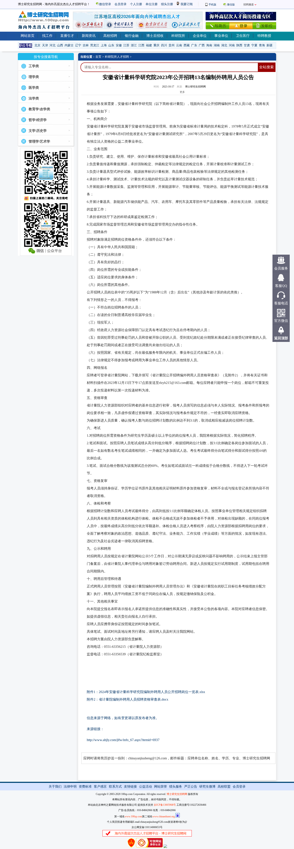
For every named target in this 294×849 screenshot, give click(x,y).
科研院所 (178, 35)
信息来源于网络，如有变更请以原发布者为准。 (123, 718)
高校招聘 (110, 35)
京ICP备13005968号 (165, 804)
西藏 (187, 45)
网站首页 (27, 35)
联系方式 (115, 786)
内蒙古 (69, 45)
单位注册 (151, 4)
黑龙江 (94, 45)
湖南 (217, 45)
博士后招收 (155, 35)
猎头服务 (175, 786)
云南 (179, 45)
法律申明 (70, 786)
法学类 (34, 98)
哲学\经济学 (38, 120)
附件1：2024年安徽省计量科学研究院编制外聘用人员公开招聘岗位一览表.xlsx (146, 692)
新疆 (269, 45)
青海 (262, 45)
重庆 (156, 45)
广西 (202, 45)
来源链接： (95, 729)
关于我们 (55, 786)
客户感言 (100, 786)
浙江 (134, 45)
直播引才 (67, 35)
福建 (149, 45)
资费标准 (85, 786)
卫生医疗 (243, 35)
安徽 (119, 45)
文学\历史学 (38, 130)
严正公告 (190, 786)
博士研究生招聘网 (177, 794)
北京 (37, 45)
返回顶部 (281, 338)
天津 (45, 45)
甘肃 (247, 45)
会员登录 (121, 4)
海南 (209, 45)
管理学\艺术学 (39, 141)
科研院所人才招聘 (117, 56)
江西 (141, 45)
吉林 (86, 45)
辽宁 (78, 45)
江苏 (126, 45)
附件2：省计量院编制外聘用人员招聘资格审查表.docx (127, 699)
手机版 (212, 4)
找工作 (47, 35)
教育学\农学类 (39, 109)
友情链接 (130, 786)
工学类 (34, 66)
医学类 (34, 87)
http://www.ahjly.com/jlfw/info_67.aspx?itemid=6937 (123, 740)
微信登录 (105, 4)
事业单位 (221, 35)
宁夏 (254, 45)
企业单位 (200, 35)
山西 (60, 45)
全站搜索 (266, 67)
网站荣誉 (160, 786)
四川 (164, 45)
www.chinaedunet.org (163, 816)
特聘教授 (264, 35)
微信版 (231, 4)
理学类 (34, 77)
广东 (194, 45)
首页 (98, 56)
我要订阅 (186, 4)
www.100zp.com (133, 816)
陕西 (239, 45)
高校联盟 (224, 786)
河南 (232, 45)
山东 (111, 45)
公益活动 (145, 786)
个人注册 (136, 4)
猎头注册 (167, 4)
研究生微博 (207, 786)
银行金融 (132, 35)
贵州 (172, 45)
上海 (104, 45)
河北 (53, 45)
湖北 (224, 45)
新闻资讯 (89, 35)
